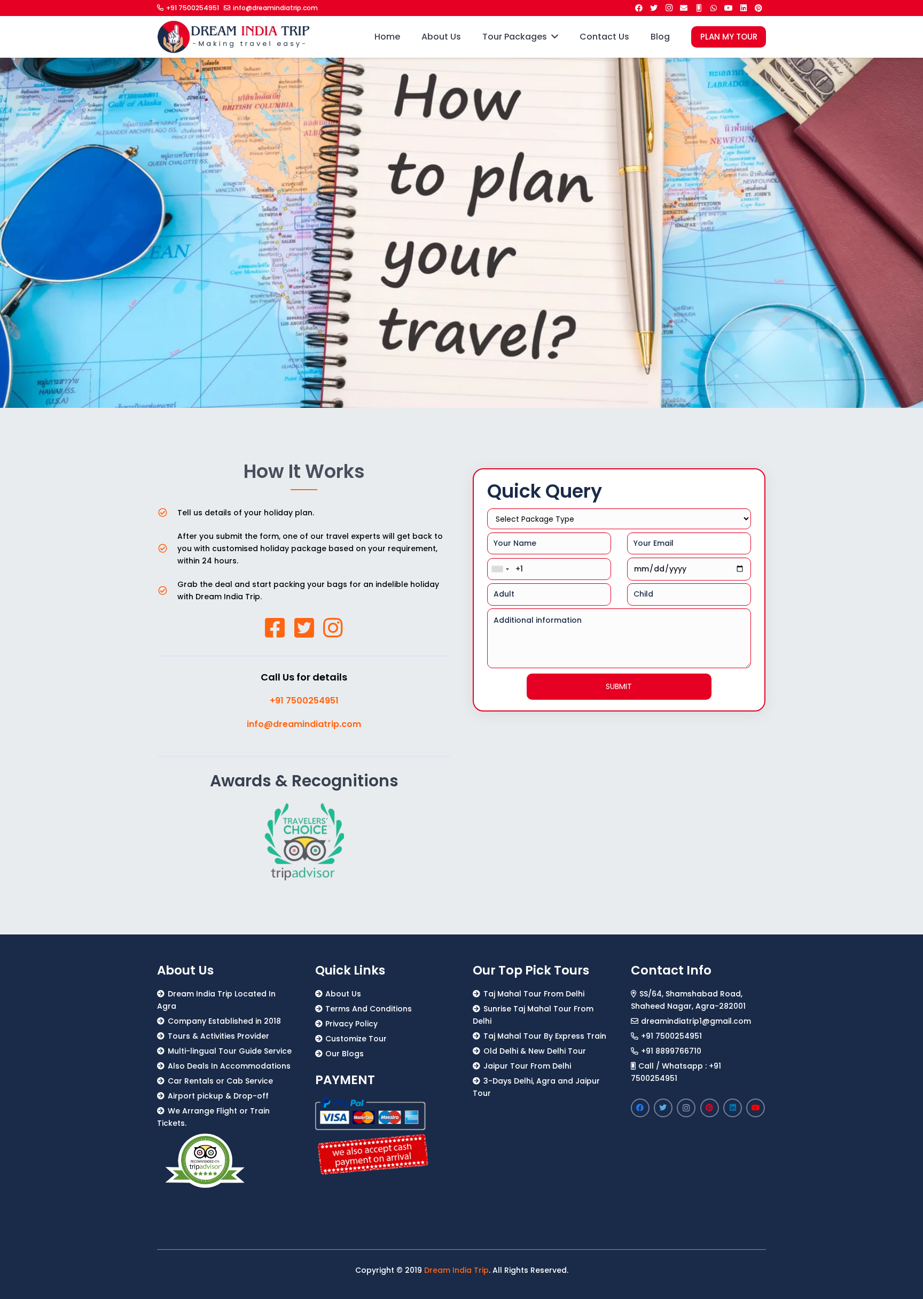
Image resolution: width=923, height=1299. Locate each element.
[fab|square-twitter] (304, 627)
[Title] (698, 8)
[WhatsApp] (713, 8)
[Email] (683, 8)
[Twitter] (653, 8)
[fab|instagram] (333, 627)
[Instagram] (668, 8)
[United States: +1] (500, 569)
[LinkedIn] (743, 8)
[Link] (234, 37)
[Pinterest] (758, 8)
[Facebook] (638, 8)
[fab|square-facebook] (275, 627)
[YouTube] (728, 8)
